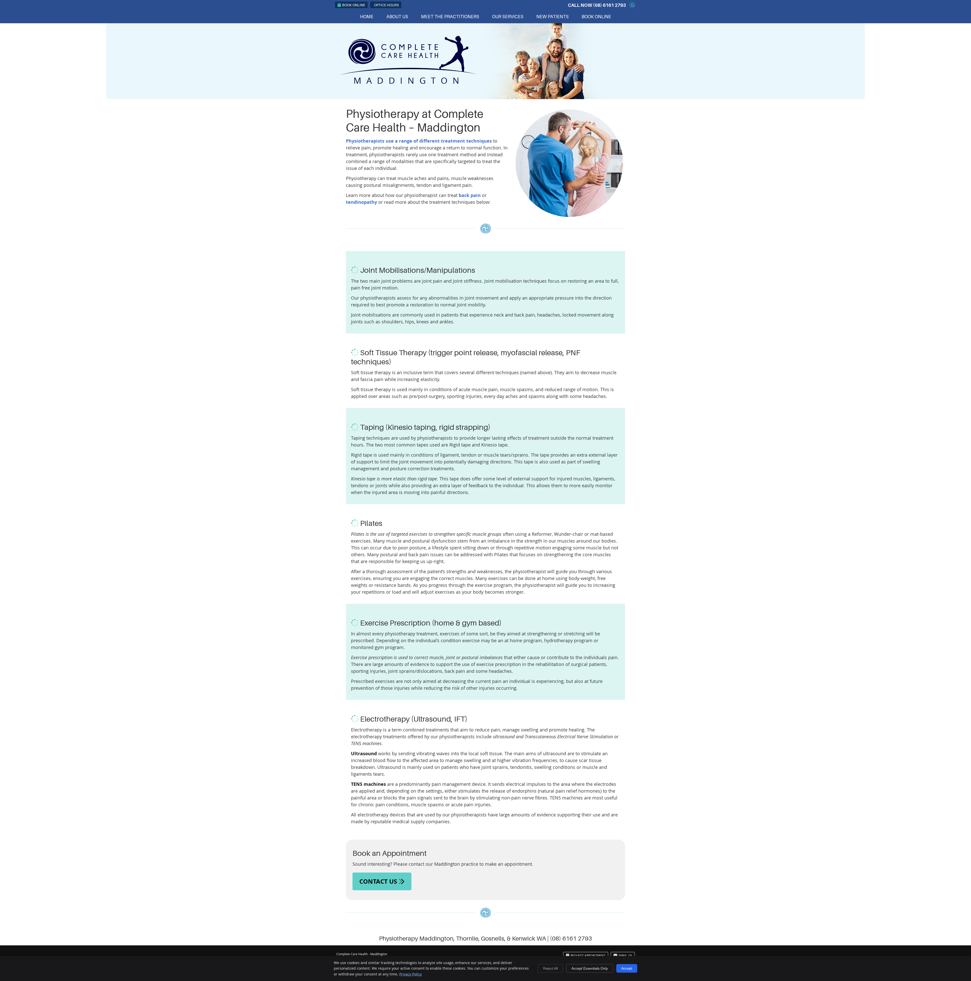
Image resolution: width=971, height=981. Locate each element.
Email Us (625, 955)
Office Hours (386, 5)
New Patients (552, 16)
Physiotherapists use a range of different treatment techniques (419, 141)
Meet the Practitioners (450, 16)
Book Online (353, 5)
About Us (397, 16)
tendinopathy (361, 202)
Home (366, 16)
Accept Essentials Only (589, 968)
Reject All (550, 968)
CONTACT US (379, 881)
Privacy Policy (410, 974)
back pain (470, 195)
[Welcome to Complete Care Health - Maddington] (408, 82)
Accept (626, 968)
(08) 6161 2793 (609, 5)
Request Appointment (587, 955)
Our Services (507, 16)
